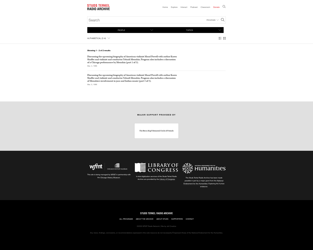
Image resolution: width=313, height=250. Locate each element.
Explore (174, 7)
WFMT (113, 174)
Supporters (177, 219)
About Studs (162, 219)
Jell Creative (171, 226)
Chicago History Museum (110, 177)
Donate (216, 7)
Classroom (205, 7)
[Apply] (222, 20)
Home (165, 7)
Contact (190, 219)
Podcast (194, 7)
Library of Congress (167, 179)
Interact (184, 7)
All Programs (126, 219)
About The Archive (144, 219)
